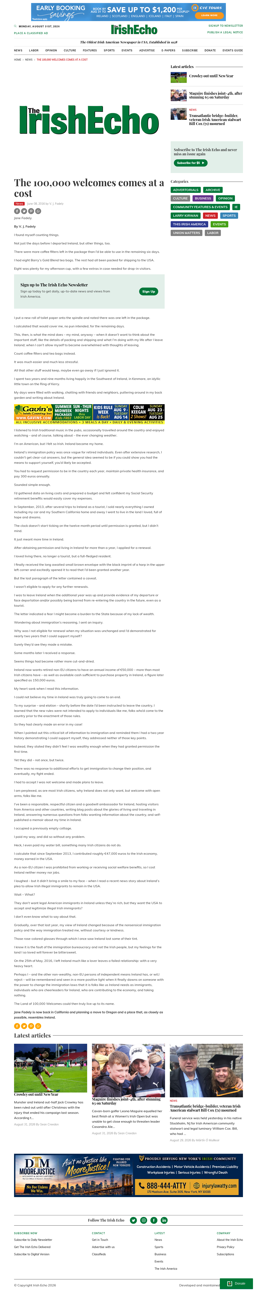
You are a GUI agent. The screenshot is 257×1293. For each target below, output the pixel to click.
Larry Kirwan (185, 216)
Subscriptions (225, 1254)
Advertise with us (103, 1247)
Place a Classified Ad (31, 33)
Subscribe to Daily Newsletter (33, 1240)
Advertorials (185, 190)
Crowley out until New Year (211, 75)
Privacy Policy (225, 1247)
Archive (213, 190)
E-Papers (168, 50)
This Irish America (189, 224)
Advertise (147, 50)
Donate (210, 50)
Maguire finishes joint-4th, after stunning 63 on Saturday (215, 95)
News (18, 50)
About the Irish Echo (230, 1240)
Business (203, 198)
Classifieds (99, 1254)
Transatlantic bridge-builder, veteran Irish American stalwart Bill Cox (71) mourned (215, 119)
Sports (109, 50)
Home (17, 59)
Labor (34, 50)
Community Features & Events (200, 207)
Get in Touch (100, 1240)
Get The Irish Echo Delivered (32, 1247)
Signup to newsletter (226, 25)
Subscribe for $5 (188, 163)
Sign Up (148, 291)
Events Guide (233, 50)
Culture (70, 50)
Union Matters (186, 233)
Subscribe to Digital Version (31, 1254)
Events (127, 50)
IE (236, 207)
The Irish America (166, 1269)
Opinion (51, 50)
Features (90, 50)
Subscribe (190, 50)
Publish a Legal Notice (225, 32)
